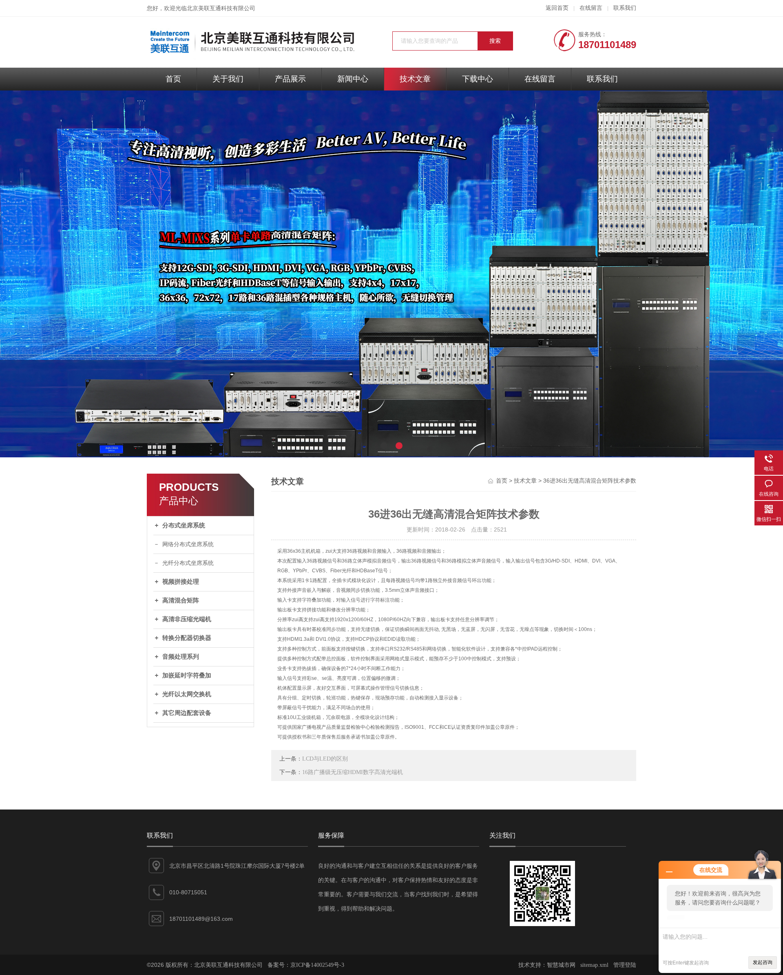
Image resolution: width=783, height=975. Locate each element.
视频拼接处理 (180, 581)
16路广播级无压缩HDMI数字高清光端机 (352, 772)
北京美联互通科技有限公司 (221, 8)
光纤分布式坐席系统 (188, 563)
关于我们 (227, 79)
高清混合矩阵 (180, 600)
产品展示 (290, 79)
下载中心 (477, 79)
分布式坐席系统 (183, 525)
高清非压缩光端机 (186, 619)
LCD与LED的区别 (325, 759)
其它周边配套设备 (186, 713)
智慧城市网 (561, 965)
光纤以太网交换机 (186, 694)
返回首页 (557, 8)
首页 (173, 79)
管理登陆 (624, 965)
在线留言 (591, 8)
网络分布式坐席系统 (188, 544)
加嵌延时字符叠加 (186, 675)
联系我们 (624, 8)
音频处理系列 (180, 656)
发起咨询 (762, 962)
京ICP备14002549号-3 (317, 965)
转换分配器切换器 (186, 638)
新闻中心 (352, 79)
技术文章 (415, 79)
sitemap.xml (594, 965)
